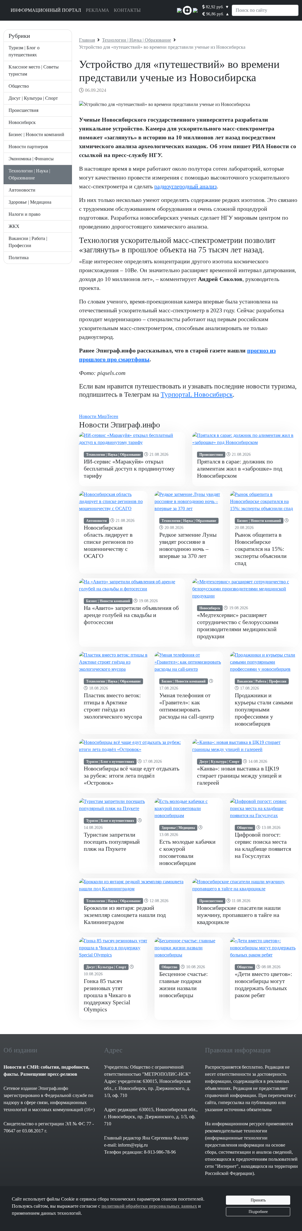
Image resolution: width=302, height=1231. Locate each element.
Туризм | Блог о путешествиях (110, 762)
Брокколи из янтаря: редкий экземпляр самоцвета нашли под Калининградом (125, 915)
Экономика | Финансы (31, 158)
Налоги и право (24, 214)
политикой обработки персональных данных (149, 1206)
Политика (19, 257)
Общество (19, 86)
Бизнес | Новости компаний (36, 134)
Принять (258, 1200)
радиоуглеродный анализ (185, 186)
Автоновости (22, 189)
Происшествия (23, 110)
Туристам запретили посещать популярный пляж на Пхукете (112, 841)
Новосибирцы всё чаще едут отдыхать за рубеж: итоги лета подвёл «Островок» (131, 775)
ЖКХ (14, 226)
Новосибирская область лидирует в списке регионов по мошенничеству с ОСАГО (108, 541)
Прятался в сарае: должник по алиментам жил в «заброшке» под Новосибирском (239, 468)
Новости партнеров (28, 146)
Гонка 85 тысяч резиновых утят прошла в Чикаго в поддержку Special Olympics (107, 995)
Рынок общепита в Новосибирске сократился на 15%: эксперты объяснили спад (261, 548)
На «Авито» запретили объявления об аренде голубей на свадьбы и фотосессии (131, 615)
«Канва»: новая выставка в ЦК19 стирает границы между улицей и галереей (239, 775)
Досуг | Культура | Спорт (33, 98)
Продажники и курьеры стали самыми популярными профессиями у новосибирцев (264, 709)
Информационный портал (46, 10)
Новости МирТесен (98, 416)
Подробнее (258, 1211)
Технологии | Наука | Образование (113, 455)
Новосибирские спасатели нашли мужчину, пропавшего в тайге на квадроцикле (239, 915)
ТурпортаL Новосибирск (197, 394)
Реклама (97, 10)
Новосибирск (22, 122)
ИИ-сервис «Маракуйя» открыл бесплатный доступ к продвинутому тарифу (129, 468)
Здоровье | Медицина (30, 202)
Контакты (127, 10)
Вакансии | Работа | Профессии (261, 681)
